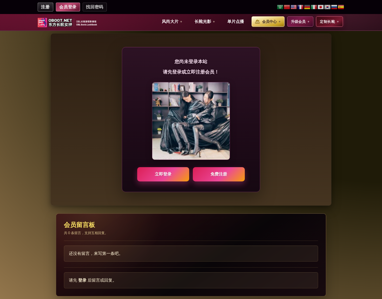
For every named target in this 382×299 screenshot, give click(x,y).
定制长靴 (327, 21)
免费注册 (218, 174)
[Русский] (334, 7)
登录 (82, 280)
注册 (45, 7)
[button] (172, 21)
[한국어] (327, 7)
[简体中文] (287, 7)
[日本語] (321, 7)
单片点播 (235, 21)
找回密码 (94, 7)
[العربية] (280, 7)
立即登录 (163, 174)
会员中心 (269, 21)
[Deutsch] (307, 7)
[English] (294, 7)
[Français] (300, 7)
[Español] (341, 7)
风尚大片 (170, 21)
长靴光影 (203, 21)
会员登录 (68, 7)
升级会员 (298, 21)
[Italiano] (314, 7)
